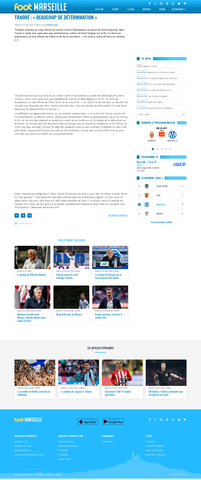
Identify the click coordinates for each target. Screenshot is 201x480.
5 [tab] (170, 149)
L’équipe (115, 9)
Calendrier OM (22, 450)
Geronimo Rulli (66, 442)
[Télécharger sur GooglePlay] (185, 3)
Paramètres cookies (178, 475)
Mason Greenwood (68, 446)
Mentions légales (155, 455)
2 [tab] (157, 149)
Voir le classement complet (161, 221)
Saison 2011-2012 (25, 224)
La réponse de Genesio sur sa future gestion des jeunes (108, 276)
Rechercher (177, 9)
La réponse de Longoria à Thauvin (76, 391)
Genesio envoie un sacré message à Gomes (67, 276)
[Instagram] (161, 3)
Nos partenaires (154, 446)
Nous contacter (154, 450)
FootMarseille (51, 25)
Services (146, 9)
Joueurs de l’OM (22, 446)
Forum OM (107, 442)
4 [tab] (166, 149)
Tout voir (144, 114)
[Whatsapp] (29, 215)
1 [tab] (153, 149)
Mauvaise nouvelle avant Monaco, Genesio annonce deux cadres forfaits (31, 318)
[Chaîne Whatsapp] (173, 3)
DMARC (58, 475)
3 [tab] (162, 149)
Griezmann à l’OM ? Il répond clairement (118, 393)
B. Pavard (63, 450)
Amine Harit (64, 459)
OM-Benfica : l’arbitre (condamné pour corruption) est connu (165, 393)
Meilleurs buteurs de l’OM (28, 455)
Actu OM (99, 9)
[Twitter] (155, 3)
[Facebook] (150, 3)
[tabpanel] (162, 136)
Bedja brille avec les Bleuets (69, 314)
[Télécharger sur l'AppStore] (179, 3)
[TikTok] (167, 3)
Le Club (130, 9)
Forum (162, 9)
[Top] (193, 474)
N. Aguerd (63, 455)
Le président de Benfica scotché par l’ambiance (33, 393)
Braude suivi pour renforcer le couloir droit (108, 316)
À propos (150, 442)
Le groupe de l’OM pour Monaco (31, 274)
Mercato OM (20, 442)
